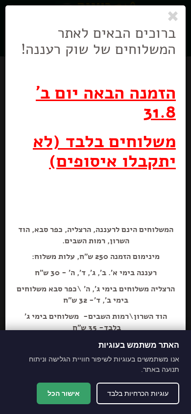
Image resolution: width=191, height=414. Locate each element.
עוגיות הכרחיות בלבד (137, 393)
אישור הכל (64, 393)
